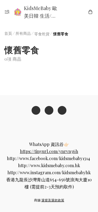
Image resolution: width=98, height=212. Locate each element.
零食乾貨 (42, 33)
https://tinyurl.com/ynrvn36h (49, 151)
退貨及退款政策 (52, 200)
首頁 (8, 33)
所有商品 (23, 33)
